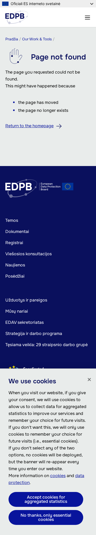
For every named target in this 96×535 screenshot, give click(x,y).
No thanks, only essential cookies (46, 517)
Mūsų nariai (16, 311)
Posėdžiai (15, 276)
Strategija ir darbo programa (33, 333)
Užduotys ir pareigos (26, 300)
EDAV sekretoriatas (24, 322)
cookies (58, 475)
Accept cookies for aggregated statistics (46, 499)
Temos (11, 220)
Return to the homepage (29, 126)
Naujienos (15, 265)
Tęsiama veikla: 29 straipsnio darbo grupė (46, 344)
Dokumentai (17, 231)
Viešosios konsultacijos (28, 254)
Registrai (14, 242)
